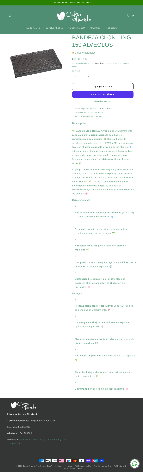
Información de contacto (73, 469)
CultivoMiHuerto (29, 466)
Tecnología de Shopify (44, 466)
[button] (10, 16)
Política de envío (120, 466)
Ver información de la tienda (88, 117)
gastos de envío (100, 63)
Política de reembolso (63, 466)
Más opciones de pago (102, 101)
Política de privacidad (83, 466)
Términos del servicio (102, 466)
